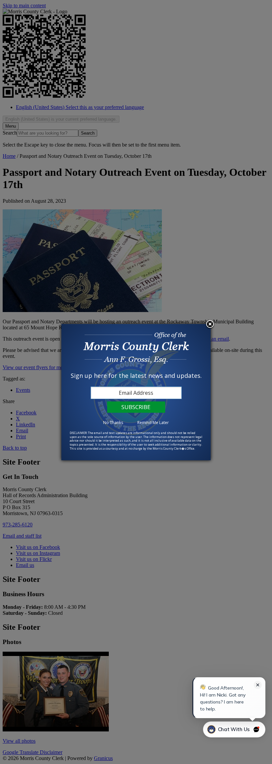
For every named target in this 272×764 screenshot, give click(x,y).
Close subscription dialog (210, 325)
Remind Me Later (153, 422)
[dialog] (136, 392)
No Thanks (113, 422)
